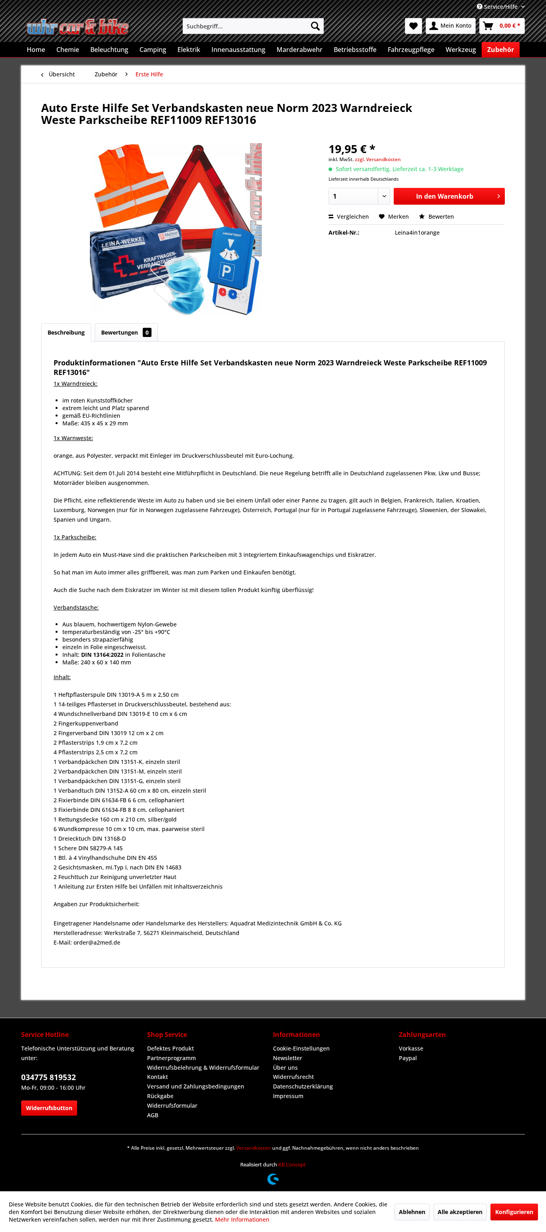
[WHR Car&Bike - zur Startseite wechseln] (78, 28)
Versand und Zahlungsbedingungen (195, 1086)
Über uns (285, 1067)
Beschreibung (66, 332)
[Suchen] (315, 26)
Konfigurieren (514, 1212)
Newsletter (287, 1058)
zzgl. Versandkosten (378, 159)
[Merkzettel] (413, 26)
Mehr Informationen (242, 1219)
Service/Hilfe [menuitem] (500, 6)
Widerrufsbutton (49, 1108)
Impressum (288, 1096)
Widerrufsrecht (293, 1076)
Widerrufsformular (172, 1105)
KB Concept (292, 1164)
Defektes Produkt (170, 1048)
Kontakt (157, 1076)
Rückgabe (160, 1096)
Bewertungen (125, 332)
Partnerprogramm (171, 1058)
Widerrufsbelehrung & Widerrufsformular (203, 1067)
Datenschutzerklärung (303, 1086)
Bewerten (440, 216)
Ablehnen (412, 1212)
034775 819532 (48, 1077)
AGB (152, 1115)
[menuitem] (253, 26)
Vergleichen (352, 216)
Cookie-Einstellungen (301, 1048)
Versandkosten (253, 1147)
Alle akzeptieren (460, 1212)
